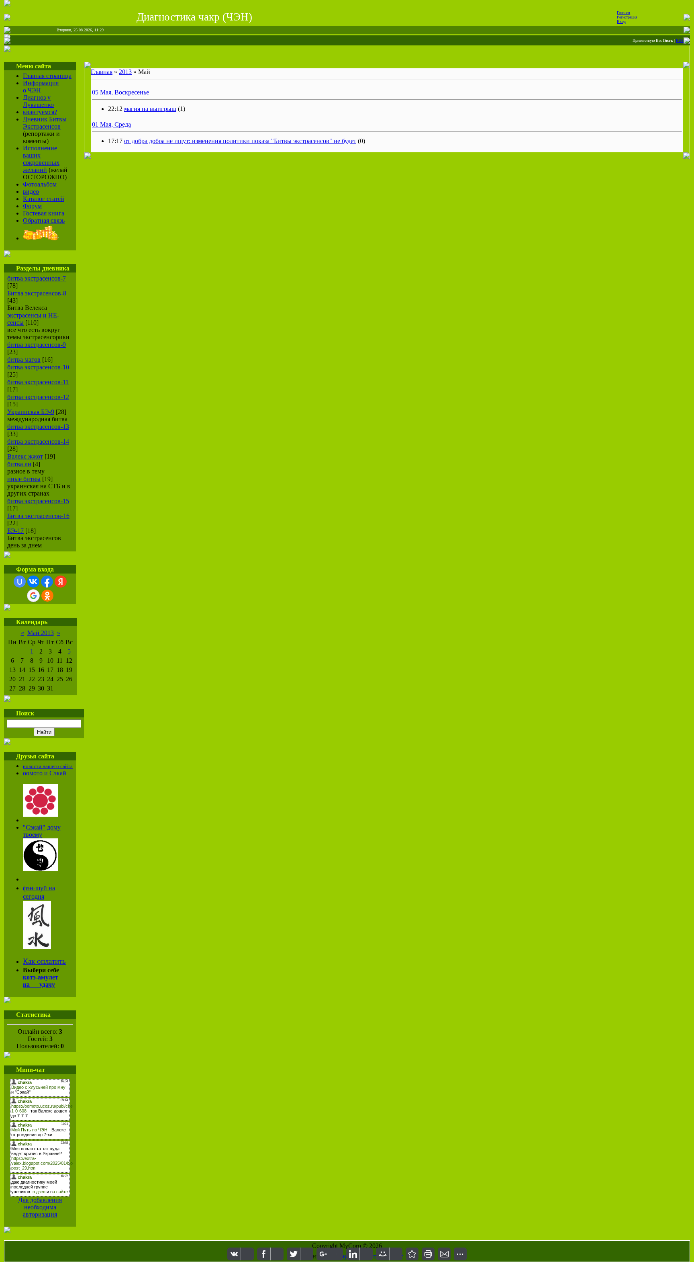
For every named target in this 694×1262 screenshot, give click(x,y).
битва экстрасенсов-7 (36, 278)
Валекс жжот (25, 456)
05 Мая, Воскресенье (120, 92)
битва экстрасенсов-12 (38, 396)
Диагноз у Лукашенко (38, 101)
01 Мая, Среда (111, 124)
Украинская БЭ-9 (30, 411)
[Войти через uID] (20, 582)
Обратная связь (44, 220)
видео (31, 191)
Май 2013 (40, 632)
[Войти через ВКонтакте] (33, 582)
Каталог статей (43, 198)
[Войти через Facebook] (47, 582)
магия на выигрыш (150, 108)
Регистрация (627, 17)
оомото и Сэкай (44, 773)
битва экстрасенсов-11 (38, 382)
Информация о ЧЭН (41, 87)
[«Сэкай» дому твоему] (40, 868)
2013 (125, 71)
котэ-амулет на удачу (40, 981)
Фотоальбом (40, 184)
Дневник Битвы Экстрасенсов (45, 123)
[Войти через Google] (33, 595)
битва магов (24, 359)
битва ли (19, 464)
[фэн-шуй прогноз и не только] (37, 946)
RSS (680, 40)
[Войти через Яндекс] (61, 582)
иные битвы (24, 478)
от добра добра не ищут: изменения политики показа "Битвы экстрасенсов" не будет (240, 140)
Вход (621, 21)
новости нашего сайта (48, 766)
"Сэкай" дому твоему (42, 831)
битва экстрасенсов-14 (38, 441)
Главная (623, 12)
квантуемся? (40, 112)
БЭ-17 (15, 530)
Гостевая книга (43, 213)
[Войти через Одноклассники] (47, 596)
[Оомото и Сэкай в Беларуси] (40, 814)
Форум (32, 206)
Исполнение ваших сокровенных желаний (41, 159)
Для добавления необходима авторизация (40, 1207)
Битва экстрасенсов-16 (38, 515)
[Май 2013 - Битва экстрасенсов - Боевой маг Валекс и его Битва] (412, 1254)
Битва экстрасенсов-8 (36, 293)
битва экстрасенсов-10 (38, 367)
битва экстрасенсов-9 (36, 344)
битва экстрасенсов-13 (38, 426)
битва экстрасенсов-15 (38, 501)
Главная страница (47, 75)
